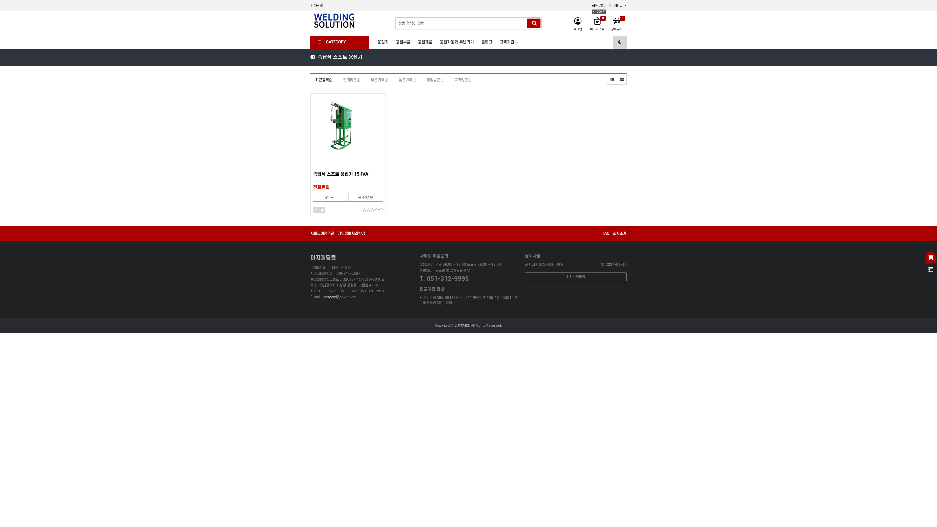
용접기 (382, 42)
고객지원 (506, 42)
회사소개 (620, 233)
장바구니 (330, 197)
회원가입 (598, 5)
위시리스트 (365, 197)
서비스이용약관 (322, 233)
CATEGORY (336, 42)
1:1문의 (316, 5)
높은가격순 (407, 80)
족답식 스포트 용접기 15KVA (340, 174)
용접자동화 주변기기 (457, 42)
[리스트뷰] (612, 80)
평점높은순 (435, 80)
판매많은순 (351, 80)
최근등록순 (323, 80)
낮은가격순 (379, 80)
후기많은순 (462, 80)
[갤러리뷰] (622, 80)
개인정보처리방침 (351, 233)
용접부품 (403, 42)
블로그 (486, 42)
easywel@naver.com (339, 297)
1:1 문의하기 (575, 276)
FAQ (606, 233)
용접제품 (425, 42)
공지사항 (532, 256)
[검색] (533, 23)
